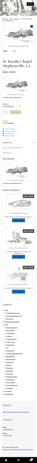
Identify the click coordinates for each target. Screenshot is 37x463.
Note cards (10, 319)
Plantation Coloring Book (12, 322)
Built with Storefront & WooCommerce (21, 449)
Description (7, 143)
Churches (16, 19)
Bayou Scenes (10, 330)
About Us (5, 449)
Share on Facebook (11, 131)
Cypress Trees (11, 342)
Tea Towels (8, 391)
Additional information (12, 148)
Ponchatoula (10, 379)
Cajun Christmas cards (13, 313)
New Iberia (10, 368)
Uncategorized (9, 394)
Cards (6, 310)
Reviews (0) (6, 153)
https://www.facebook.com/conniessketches (16, 412)
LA (7, 348)
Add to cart (15, 112)
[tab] (18, 142)
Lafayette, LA (10, 350)
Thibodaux (10, 388)
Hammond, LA (11, 345)
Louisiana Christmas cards (14, 316)
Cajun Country (11, 333)
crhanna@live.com (8, 429)
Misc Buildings (11, 356)
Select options (18, 220)
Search (18, 460)
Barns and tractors (12, 327)
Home (6, 19)
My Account (6, 460)
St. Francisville (11, 382)
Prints (11, 19)
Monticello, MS (11, 359)
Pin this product (10, 133)
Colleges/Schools (12, 339)
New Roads (10, 371)
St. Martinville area (12, 385)
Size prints (6, 104)
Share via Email (10, 135)
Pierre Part (10, 374)
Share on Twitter (10, 129)
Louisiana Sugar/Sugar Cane (14, 353)
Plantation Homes (12, 376)
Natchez (9, 365)
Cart (28, 458)
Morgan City (10, 362)
